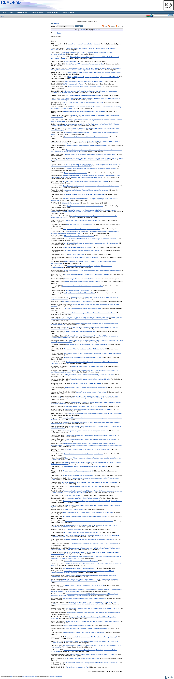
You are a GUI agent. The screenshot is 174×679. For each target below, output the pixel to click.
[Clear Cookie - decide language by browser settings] (151, 15)
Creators (82, 29)
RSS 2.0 (120, 26)
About (11, 12)
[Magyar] (148, 15)
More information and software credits (55, 676)
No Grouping (96, 29)
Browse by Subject (37, 12)
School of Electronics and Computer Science (29, 676)
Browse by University (68, 12)
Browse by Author (52, 12)
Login (2, 16)
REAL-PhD (11, 2)
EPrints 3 (11, 676)
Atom (105, 26)
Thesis (59, 33)
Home (4, 12)
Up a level (56, 23)
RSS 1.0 (112, 26)
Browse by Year (22, 12)
